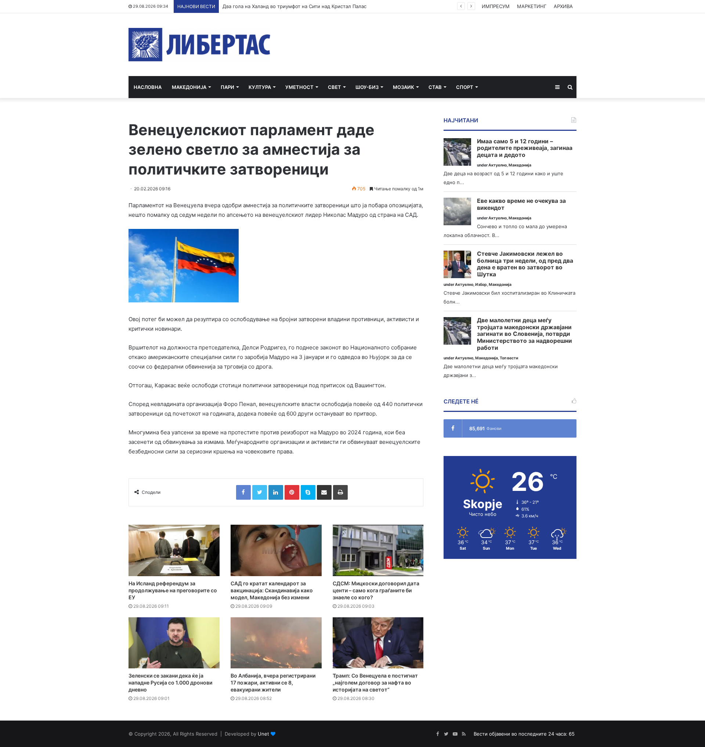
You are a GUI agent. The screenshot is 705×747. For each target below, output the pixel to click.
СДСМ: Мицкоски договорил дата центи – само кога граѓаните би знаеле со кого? (376, 590)
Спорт (464, 87)
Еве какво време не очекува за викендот (521, 204)
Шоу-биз (367, 87)
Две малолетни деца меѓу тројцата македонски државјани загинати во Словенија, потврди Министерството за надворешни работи (524, 334)
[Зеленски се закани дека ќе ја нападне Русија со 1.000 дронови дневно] (174, 643)
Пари (227, 87)
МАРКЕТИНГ (531, 6)
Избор (481, 284)
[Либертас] (200, 44)
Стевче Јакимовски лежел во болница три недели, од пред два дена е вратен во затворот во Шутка (525, 264)
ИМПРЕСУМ (496, 6)
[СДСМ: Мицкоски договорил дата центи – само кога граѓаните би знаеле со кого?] (378, 550)
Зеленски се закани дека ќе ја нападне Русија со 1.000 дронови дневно (170, 682)
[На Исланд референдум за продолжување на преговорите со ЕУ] (174, 550)
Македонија (189, 87)
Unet (263, 734)
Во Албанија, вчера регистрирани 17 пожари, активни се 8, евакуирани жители (273, 682)
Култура (260, 87)
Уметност (299, 87)
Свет (334, 87)
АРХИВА (563, 6)
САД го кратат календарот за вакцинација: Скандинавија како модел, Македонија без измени (272, 590)
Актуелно (497, 165)
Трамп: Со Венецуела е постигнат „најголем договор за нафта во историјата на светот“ (375, 682)
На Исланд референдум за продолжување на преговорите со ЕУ (173, 590)
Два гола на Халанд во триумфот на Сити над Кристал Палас (294, 6)
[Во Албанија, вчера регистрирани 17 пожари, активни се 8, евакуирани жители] (276, 643)
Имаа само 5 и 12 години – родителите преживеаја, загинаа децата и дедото (524, 148)
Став (435, 87)
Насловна (148, 87)
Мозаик (403, 87)
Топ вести (509, 358)
